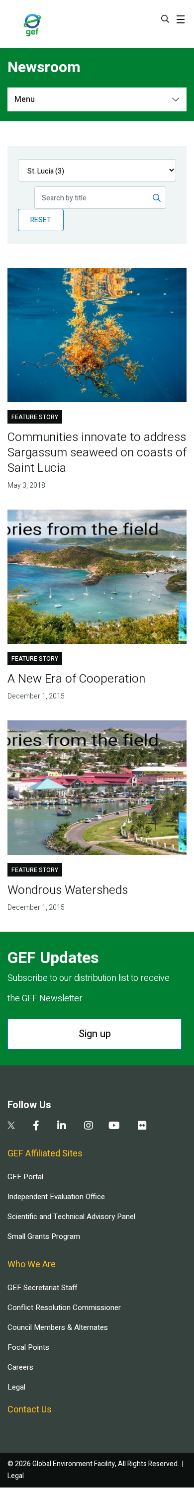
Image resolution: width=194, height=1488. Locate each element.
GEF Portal (25, 1176)
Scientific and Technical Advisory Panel (71, 1216)
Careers (20, 1367)
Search (165, 19)
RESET (40, 220)
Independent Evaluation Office (56, 1196)
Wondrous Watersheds (67, 890)
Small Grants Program (43, 1236)
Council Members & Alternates (57, 1327)
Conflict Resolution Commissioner (64, 1307)
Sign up (95, 1034)
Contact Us (29, 1409)
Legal (16, 1387)
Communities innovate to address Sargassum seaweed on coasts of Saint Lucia (97, 453)
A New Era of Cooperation (76, 679)
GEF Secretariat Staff (42, 1287)
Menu (24, 99)
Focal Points (28, 1347)
